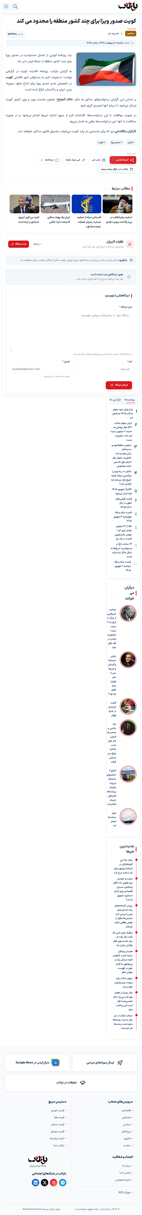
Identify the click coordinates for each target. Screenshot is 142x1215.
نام (129, 361)
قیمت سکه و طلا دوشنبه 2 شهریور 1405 (122, 566)
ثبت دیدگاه (20, 244)
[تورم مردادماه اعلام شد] (128, 818)
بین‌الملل (126, 1132)
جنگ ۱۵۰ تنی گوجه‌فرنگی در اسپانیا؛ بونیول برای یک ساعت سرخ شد (123, 866)
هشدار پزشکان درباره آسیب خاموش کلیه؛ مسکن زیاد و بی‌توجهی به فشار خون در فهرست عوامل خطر (123, 962)
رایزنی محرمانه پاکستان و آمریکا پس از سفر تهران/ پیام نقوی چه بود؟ (112, 675)
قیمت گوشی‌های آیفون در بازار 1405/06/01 (124, 503)
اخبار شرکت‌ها (57, 1139)
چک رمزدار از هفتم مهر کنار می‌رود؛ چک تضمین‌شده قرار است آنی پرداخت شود (123, 1001)
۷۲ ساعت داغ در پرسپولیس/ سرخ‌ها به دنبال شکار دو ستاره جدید (121, 550)
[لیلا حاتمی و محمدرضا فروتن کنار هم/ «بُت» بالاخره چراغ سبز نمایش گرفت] (128, 741)
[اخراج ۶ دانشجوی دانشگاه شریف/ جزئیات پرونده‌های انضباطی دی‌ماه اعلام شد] (128, 786)
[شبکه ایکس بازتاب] (44, 1182)
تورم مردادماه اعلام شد (112, 819)
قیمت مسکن (57, 1125)
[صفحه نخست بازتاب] (38, 1160)
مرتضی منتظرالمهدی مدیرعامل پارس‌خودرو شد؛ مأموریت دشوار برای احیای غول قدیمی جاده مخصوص (121, 456)
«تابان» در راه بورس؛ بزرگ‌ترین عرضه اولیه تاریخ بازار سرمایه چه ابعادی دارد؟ (121, 478)
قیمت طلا (59, 1118)
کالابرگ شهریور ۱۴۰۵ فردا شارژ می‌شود (122, 492)
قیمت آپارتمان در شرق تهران (112, 709)
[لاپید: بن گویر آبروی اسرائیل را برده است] (24, 204)
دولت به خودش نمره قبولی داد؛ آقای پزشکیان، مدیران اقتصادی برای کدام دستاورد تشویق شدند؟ (123, 889)
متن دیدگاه (125, 307)
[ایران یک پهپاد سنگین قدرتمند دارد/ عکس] (55, 204)
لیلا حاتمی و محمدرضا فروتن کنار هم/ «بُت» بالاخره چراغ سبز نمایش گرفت (111, 743)
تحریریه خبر (113, 33)
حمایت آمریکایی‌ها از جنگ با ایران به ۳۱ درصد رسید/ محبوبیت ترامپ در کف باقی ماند (110, 628)
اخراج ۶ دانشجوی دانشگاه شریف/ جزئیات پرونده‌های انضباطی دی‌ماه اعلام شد (110, 787)
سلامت (127, 1146)
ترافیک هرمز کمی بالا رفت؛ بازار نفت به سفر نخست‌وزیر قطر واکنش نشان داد (123, 939)
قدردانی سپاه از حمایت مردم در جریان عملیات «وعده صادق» (89, 222)
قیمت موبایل (57, 1132)
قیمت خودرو (57, 1111)
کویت (100, 142)
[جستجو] (15, 6)
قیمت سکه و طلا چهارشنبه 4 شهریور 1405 (122, 517)
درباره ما (126, 1166)
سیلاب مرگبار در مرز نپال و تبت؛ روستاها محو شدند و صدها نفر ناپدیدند (123, 1022)
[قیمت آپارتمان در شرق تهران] (128, 708)
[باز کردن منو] (6, 6)
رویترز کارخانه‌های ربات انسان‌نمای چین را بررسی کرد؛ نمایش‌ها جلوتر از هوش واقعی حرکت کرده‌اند (123, 916)
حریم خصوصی (123, 1180)
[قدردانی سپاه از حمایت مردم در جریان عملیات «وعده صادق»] (87, 204)
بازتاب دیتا (58, 1146)
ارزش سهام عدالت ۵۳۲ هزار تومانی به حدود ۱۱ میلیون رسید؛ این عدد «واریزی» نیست (121, 431)
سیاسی (127, 1125)
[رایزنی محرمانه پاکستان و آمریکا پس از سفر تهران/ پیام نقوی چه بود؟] (128, 674)
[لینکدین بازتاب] (35, 1182)
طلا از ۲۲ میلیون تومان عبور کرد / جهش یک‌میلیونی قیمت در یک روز (123, 532)
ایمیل (66, 361)
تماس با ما (125, 1173)
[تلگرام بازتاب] (62, 1182)
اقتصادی (126, 1111)
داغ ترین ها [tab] (115, 400)
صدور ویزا (115, 142)
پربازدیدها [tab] (130, 400)
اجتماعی (126, 1118)
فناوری (127, 1139)
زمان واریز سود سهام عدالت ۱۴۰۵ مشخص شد (122, 414)
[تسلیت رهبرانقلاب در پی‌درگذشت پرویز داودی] (117, 204)
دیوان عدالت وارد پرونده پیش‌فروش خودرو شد (123, 983)
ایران (130, 142)
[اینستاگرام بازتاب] (53, 1182)
